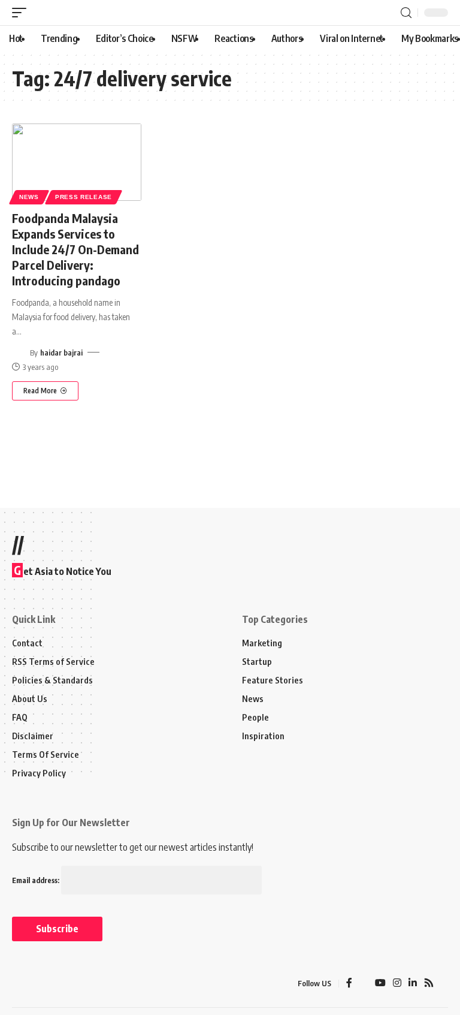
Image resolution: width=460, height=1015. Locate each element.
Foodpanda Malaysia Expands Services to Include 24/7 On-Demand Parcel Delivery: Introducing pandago (75, 249)
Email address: (36, 880)
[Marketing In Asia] (38, 983)
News (29, 197)
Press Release (83, 197)
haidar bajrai (61, 352)
